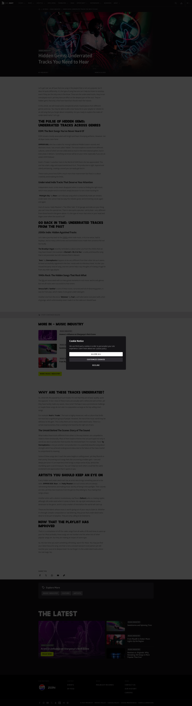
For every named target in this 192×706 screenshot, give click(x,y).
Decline (96, 365)
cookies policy (101, 348)
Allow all (96, 354)
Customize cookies (96, 360)
